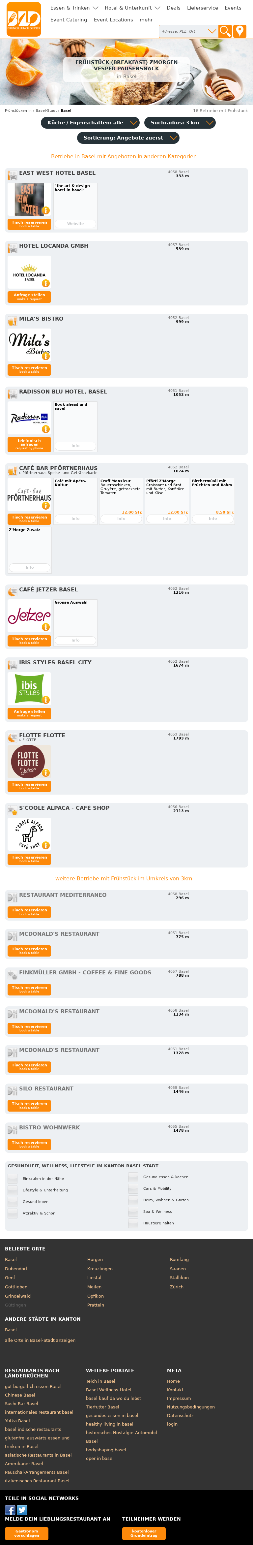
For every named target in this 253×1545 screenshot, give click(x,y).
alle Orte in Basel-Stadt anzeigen (40, 1340)
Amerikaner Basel (24, 1463)
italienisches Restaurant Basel (37, 1480)
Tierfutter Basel (102, 1406)
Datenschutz (180, 1415)
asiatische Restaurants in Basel (38, 1455)
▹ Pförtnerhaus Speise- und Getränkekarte (58, 473)
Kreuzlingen (100, 1268)
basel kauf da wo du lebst (113, 1398)
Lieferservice (202, 8)
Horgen (95, 1259)
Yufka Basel (17, 1420)
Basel (11, 1259)
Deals (174, 8)
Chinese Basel (20, 1395)
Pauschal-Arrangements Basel (37, 1472)
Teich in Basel (100, 1381)
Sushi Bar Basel (21, 1403)
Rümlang (179, 1259)
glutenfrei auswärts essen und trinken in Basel (37, 1442)
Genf (10, 1277)
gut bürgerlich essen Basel (33, 1386)
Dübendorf (16, 1268)
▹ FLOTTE (27, 740)
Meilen (94, 1286)
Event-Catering (68, 20)
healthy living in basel (109, 1424)
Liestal (94, 1277)
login (172, 1424)
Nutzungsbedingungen (191, 1406)
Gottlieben (16, 1286)
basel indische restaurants (33, 1429)
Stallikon (179, 1277)
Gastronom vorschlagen (26, 1533)
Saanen (178, 1268)
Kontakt (175, 1389)
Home (173, 1381)
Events (233, 8)
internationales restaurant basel (39, 1412)
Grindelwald (18, 1296)
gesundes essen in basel (112, 1415)
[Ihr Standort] (239, 31)
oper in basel (100, 1458)
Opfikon (95, 1296)
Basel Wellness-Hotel (108, 1389)
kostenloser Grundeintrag (143, 1533)
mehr (146, 20)
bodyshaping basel (106, 1449)
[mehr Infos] (29, 199)
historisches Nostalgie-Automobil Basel (121, 1437)
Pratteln (95, 1305)
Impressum (179, 1398)
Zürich (176, 1286)
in (18, 111)
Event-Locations (113, 20)
